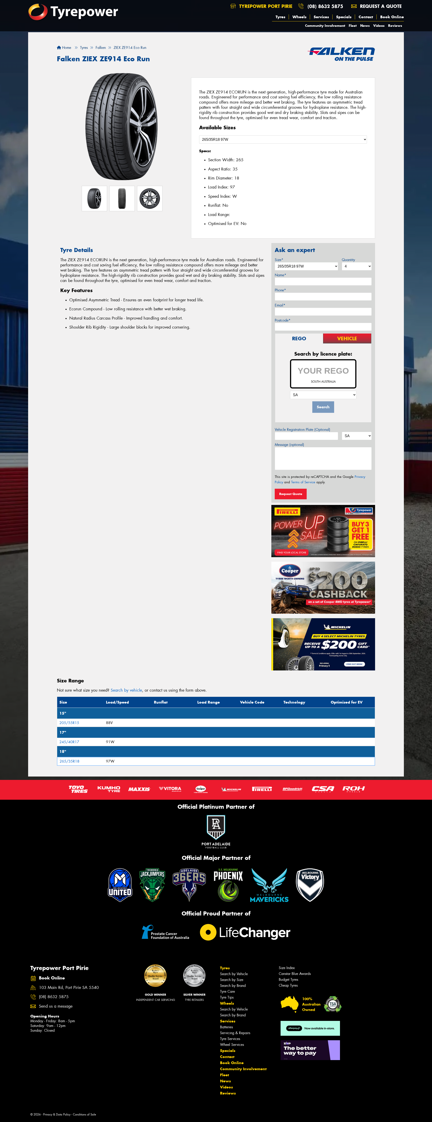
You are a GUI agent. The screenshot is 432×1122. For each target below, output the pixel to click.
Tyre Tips (227, 997)
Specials (343, 16)
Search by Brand (233, 985)
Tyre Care (227, 991)
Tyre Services (230, 1038)
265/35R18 (69, 761)
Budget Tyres (288, 979)
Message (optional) (289, 444)
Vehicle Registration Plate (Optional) (302, 429)
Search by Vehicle (234, 974)
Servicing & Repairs (235, 1033)
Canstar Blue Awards (295, 973)
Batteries (226, 1027)
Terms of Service (303, 482)
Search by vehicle (126, 690)
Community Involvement (325, 25)
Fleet (353, 25)
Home (66, 47)
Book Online (392, 16)
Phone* (280, 290)
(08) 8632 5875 (325, 6)
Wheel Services (232, 1044)
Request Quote (290, 494)
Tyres (280, 16)
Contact (366, 16)
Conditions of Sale (84, 1114)
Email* (280, 305)
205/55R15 (69, 722)
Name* (280, 275)
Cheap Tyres (288, 985)
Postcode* (282, 320)
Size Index (287, 967)
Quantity (348, 259)
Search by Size (231, 979)
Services (321, 16)
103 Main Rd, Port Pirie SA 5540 (69, 987)
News (365, 25)
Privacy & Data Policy (56, 1114)
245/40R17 (69, 742)
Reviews (395, 25)
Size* (279, 259)
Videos (379, 25)
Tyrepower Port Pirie (265, 6)
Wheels (299, 16)
